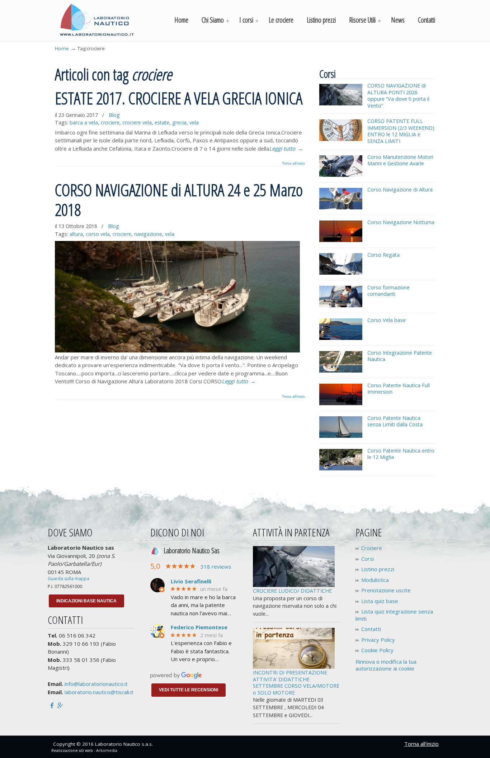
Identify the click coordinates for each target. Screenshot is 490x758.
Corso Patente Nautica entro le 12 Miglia (400, 454)
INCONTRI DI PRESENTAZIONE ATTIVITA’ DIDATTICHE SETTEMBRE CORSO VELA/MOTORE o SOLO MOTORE (296, 682)
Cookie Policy (377, 650)
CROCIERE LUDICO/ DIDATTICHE (292, 590)
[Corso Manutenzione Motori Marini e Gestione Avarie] (340, 174)
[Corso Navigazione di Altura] (340, 207)
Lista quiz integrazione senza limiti (394, 615)
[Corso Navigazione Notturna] (340, 240)
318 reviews (216, 566)
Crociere (371, 548)
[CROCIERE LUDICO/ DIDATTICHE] (294, 585)
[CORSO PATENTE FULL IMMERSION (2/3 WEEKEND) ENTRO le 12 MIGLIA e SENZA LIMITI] (340, 139)
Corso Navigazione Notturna (400, 222)
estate (162, 122)
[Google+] (60, 705)
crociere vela (137, 122)
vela (194, 122)
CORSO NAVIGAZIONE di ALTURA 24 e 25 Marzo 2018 (179, 200)
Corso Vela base (386, 320)
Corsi (367, 558)
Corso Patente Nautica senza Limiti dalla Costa (395, 421)
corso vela (98, 234)
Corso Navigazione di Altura (400, 189)
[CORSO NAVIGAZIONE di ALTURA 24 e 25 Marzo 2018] (177, 350)
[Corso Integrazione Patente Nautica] (340, 370)
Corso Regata (383, 254)
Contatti (371, 629)
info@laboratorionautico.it (96, 683)
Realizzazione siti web (72, 750)
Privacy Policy (378, 639)
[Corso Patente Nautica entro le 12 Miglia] (340, 468)
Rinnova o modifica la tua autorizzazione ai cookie (385, 665)
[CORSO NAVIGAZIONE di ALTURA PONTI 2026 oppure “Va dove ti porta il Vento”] (340, 103)
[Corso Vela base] (340, 338)
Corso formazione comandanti (388, 291)
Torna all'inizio (293, 163)
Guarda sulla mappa (68, 578)
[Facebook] (52, 705)
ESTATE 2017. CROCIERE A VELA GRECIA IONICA (178, 98)
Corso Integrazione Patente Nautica (399, 356)
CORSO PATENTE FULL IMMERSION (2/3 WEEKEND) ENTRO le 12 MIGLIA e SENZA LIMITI (400, 131)
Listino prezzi (377, 569)
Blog (114, 115)
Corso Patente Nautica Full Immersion (398, 388)
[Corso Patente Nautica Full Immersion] (340, 403)
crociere (110, 122)
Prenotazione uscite (386, 590)
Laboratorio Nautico (96, 20)
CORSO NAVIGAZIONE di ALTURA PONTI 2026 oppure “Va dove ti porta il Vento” (398, 95)
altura (76, 234)
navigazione (148, 234)
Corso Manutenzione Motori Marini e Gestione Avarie (400, 160)
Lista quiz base (379, 601)
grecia (179, 122)
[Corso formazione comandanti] (340, 305)
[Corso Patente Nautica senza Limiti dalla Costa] (340, 435)
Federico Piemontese (199, 627)
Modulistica (375, 580)
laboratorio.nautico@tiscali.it (99, 692)
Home (62, 48)
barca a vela (84, 122)
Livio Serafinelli (191, 581)
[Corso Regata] (340, 272)
